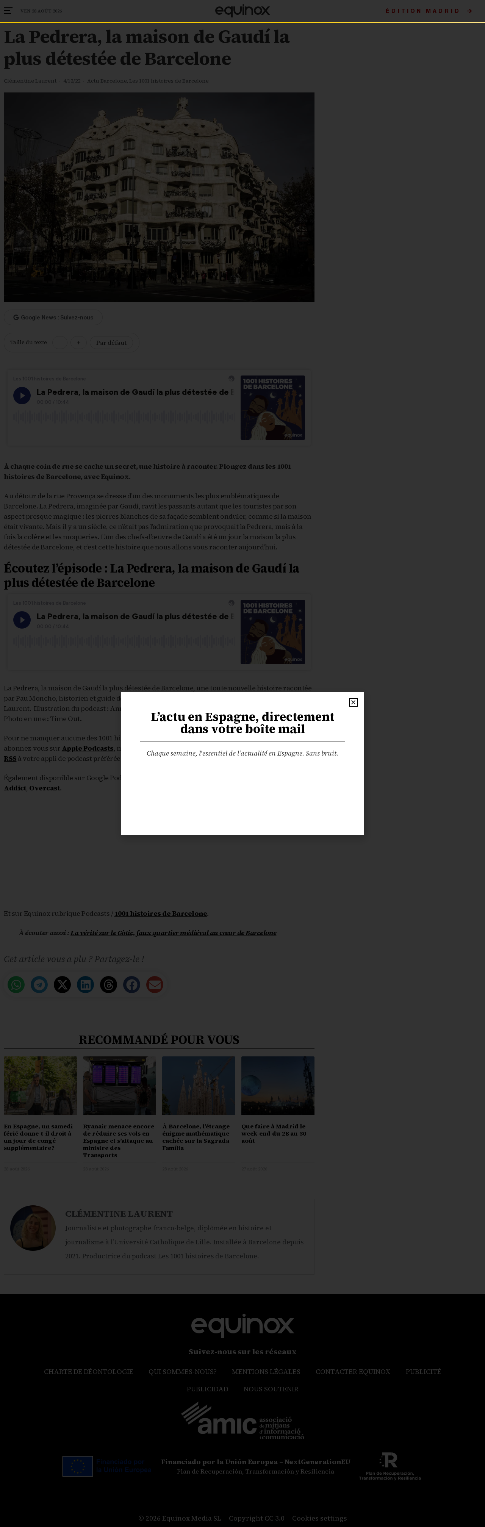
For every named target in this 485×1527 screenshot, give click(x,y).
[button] (353, 702)
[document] (242, 763)
